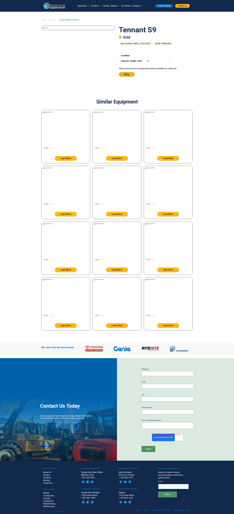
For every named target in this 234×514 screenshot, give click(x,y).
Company (136, 6)
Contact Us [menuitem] (48, 483)
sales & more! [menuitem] (164, 477)
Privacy (138, 510)
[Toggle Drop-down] (88, 6)
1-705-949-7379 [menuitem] (126, 477)
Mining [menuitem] (46, 493)
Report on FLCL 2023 (161, 510)
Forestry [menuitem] (46, 498)
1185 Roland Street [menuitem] (89, 495)
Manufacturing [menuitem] (49, 504)
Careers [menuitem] (46, 475)
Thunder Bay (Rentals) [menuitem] (90, 492)
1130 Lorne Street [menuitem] (126, 495)
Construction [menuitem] (48, 496)
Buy (126, 74)
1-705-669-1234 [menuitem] (126, 498)
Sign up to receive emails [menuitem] (169, 472)
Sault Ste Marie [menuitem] (125, 472)
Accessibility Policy (181, 510)
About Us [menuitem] (47, 472)
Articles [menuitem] (46, 480)
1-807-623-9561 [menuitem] (88, 477)
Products (95, 6)
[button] (55, 6)
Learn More (66, 158)
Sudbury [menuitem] (122, 492)
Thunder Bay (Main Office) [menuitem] (92, 472)
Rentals (114, 6)
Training (106, 6)
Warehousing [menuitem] (48, 506)
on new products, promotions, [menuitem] (170, 475)
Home (43, 20)
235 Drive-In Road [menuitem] (126, 475)
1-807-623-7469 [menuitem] (88, 498)
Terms (146, 510)
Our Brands (126, 6)
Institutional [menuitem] (48, 501)
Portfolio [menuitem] (47, 477)
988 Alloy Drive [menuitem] (87, 475)
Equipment (82, 6)
